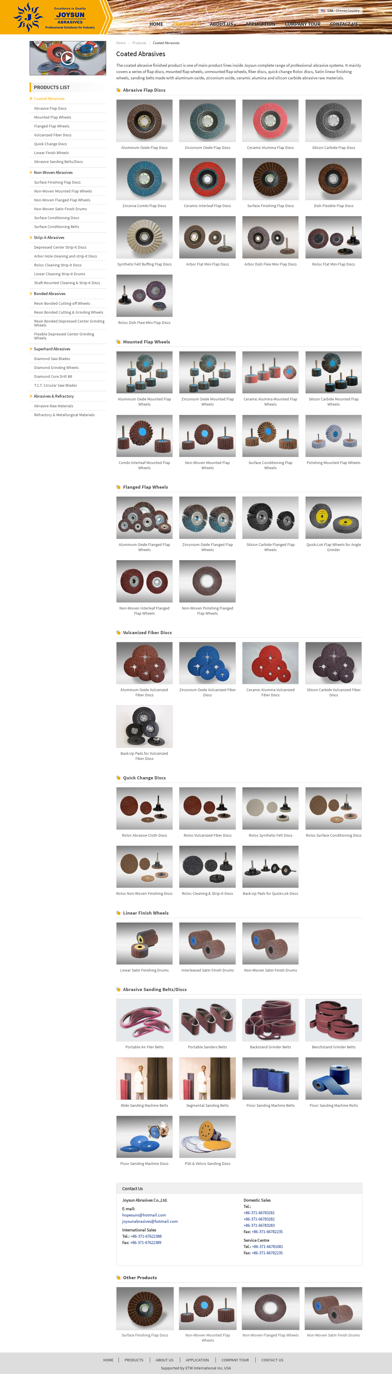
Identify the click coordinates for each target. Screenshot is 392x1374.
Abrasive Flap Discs (144, 90)
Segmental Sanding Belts (207, 1105)
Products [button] (185, 24)
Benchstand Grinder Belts (334, 1046)
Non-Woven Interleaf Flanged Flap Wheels (144, 611)
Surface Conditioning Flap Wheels (270, 465)
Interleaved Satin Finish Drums (207, 970)
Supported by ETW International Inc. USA (196, 1368)
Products (139, 42)
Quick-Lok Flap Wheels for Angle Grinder (333, 547)
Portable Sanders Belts (207, 1046)
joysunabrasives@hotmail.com (150, 1221)
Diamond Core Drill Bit (53, 376)
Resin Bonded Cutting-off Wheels (62, 303)
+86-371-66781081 (267, 1246)
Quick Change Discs (144, 778)
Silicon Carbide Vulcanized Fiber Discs (334, 692)
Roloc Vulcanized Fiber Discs (208, 835)
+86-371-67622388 (146, 1236)
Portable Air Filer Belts (144, 1046)
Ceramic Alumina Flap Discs (270, 147)
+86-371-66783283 (259, 1225)
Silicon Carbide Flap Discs (333, 147)
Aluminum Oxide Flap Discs (144, 147)
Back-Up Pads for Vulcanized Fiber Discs (144, 756)
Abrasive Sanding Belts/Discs (155, 989)
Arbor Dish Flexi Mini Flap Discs (270, 264)
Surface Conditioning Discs (56, 217)
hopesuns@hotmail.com (144, 1215)
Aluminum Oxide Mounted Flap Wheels (144, 401)
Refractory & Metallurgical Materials (64, 414)
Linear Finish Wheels (146, 913)
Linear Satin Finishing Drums (144, 970)
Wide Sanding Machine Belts (144, 1105)
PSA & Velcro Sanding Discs (207, 1163)
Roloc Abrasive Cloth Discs (144, 835)
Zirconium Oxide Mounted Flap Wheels (207, 401)
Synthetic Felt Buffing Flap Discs (144, 264)
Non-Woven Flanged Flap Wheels (270, 1335)
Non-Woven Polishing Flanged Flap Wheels (207, 611)
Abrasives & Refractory (54, 396)
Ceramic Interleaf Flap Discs (207, 205)
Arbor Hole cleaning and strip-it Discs (65, 256)
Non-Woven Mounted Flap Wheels (207, 465)
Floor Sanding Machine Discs (144, 1163)
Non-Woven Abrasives (53, 172)
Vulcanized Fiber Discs (147, 632)
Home (156, 24)
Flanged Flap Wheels (145, 487)
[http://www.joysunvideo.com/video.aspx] (68, 58)
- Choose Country (343, 10)
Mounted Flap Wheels (146, 342)
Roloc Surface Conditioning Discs (334, 835)
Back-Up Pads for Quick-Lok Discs (270, 893)
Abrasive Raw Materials (53, 405)
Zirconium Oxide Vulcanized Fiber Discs (207, 692)
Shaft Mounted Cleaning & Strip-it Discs (67, 282)
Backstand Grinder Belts (270, 1046)
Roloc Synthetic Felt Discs (270, 835)
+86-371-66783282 (259, 1219)
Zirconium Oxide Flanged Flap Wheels (207, 547)
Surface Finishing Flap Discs (270, 205)
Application (260, 24)
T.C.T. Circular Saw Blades (55, 385)
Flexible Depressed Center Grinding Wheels (64, 336)
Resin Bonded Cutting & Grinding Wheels (68, 312)
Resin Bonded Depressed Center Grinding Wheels (69, 323)
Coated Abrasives (49, 98)
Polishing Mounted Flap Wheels (333, 462)
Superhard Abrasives (52, 348)
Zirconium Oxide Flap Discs (207, 147)
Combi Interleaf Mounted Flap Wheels (144, 465)
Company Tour (303, 24)
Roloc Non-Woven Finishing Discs (144, 893)
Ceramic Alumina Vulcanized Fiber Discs (271, 692)
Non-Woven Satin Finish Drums (270, 970)
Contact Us (344, 24)
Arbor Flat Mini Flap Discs (207, 264)
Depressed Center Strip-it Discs (60, 247)
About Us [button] (221, 24)
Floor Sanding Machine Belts (271, 1105)
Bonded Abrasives (49, 293)
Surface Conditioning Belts (56, 226)
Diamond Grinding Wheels (56, 367)
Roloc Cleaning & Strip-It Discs (207, 893)
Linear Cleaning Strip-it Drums (59, 273)
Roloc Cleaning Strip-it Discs (57, 265)
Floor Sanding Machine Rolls (334, 1105)
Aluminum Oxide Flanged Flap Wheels (144, 547)
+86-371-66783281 (259, 1212)
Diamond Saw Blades (52, 358)
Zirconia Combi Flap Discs (144, 205)
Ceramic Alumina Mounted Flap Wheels (270, 401)
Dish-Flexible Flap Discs (334, 205)
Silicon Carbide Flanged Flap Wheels (271, 547)
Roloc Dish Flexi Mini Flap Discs (144, 322)
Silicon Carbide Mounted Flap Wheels (334, 401)
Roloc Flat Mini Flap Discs (333, 264)
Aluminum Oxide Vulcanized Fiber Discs (144, 692)
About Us (164, 1360)
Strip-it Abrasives (49, 237)
